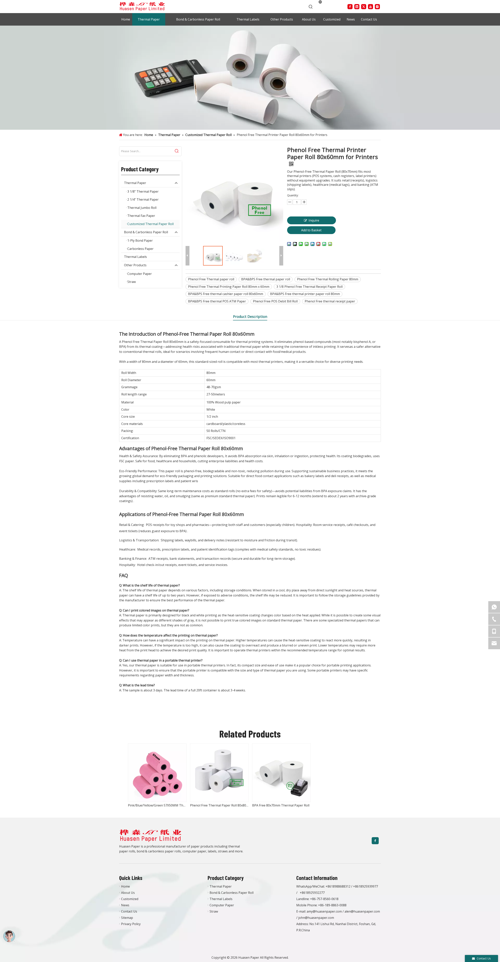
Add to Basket (311, 230)
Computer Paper (222, 905)
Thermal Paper (135, 183)
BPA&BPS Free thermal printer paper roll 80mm (305, 294)
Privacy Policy (131, 924)
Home (125, 886)
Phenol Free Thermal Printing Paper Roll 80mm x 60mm (228, 286)
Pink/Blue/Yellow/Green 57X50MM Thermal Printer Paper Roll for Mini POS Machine (157, 805)
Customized (129, 899)
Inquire (314, 220)
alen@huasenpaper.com (362, 911)
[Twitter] (363, 6)
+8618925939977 (365, 886)
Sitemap (127, 918)
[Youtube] (370, 6)
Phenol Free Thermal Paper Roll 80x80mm (219, 805)
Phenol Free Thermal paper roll (211, 279)
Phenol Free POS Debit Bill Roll (275, 301)
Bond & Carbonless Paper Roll (146, 232)
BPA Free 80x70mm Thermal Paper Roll (280, 805)
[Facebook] (350, 6)
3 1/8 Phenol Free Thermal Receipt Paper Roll (309, 286)
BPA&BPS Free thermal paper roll (265, 279)
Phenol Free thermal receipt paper (330, 301)
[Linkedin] (356, 6)
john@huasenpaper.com (316, 918)
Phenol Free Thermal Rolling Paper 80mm (327, 279)
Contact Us (129, 911)
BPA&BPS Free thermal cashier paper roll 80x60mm (225, 294)
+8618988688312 (338, 886)
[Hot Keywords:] (310, 7)
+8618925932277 (312, 892)
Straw (214, 911)
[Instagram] (377, 6)
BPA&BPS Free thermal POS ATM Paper (217, 301)
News (125, 905)
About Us (128, 892)
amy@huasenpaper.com (324, 911)
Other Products (135, 265)
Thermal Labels (135, 257)
